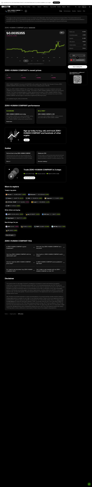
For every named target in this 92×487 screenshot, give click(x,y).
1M (49, 60)
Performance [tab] (67, 11)
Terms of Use (60, 299)
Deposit (39, 6)
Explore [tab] (79, 11)
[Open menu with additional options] (89, 7)
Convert (59, 6)
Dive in (8, 161)
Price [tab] (60, 11)
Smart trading (27, 6)
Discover (15, 6)
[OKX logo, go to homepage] (6, 7)
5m (26, 60)
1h (31, 60)
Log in (79, 6)
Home (6, 313)
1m (20, 60)
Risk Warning (12, 301)
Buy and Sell (53, 6)
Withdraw (46, 6)
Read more (9, 121)
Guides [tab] (74, 11)
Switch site (56, 2)
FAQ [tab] (84, 11)
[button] (75, 7)
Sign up (84, 6)
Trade (21, 6)
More (68, 6)
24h (43, 60)
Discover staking (42, 161)
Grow (34, 6)
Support (64, 6)
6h (37, 60)
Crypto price (13, 313)
